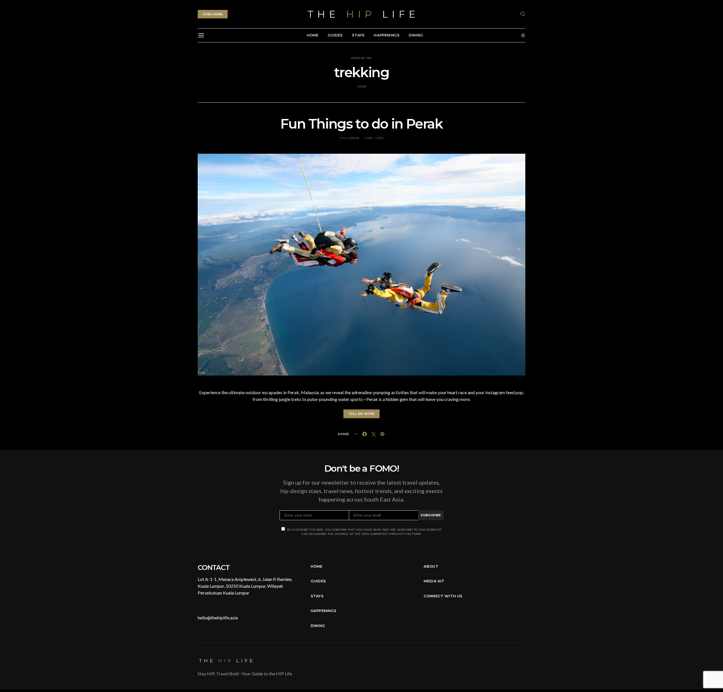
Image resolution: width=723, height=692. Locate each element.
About (431, 566)
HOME (313, 35)
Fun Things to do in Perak (361, 124)
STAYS (358, 35)
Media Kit (434, 581)
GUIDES (335, 35)
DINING (416, 35)
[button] (523, 35)
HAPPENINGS (387, 35)
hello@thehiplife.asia (218, 617)
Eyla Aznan (350, 138)
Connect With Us (443, 596)
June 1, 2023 (374, 138)
